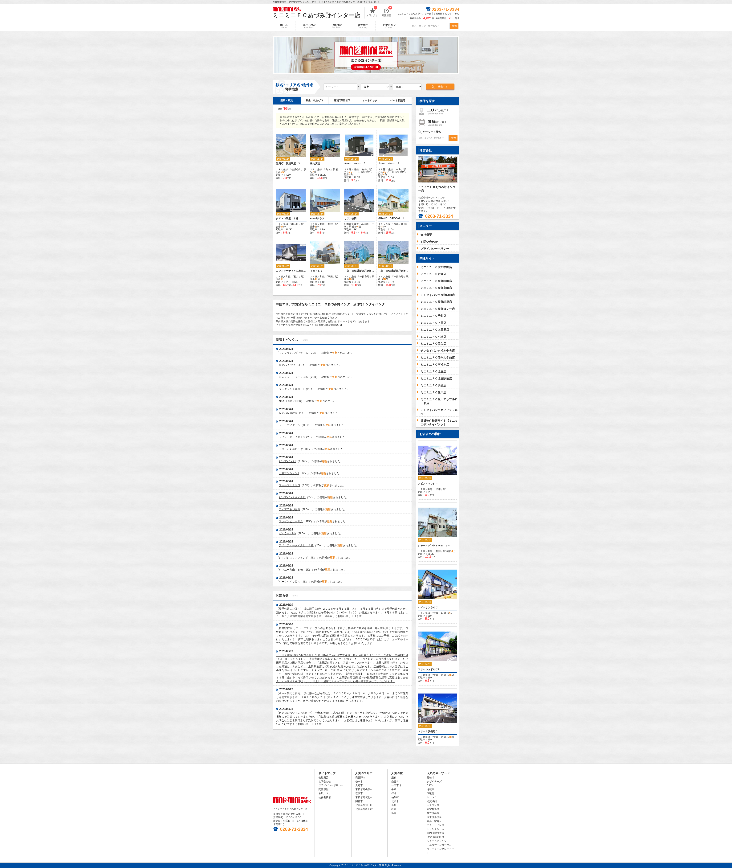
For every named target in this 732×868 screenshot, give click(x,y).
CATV (430, 785)
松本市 (359, 781)
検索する (443, 86)
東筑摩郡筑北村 (364, 797)
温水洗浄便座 (434, 817)
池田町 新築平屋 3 (288, 163)
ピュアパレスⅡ (287, 461)
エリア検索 (309, 26)
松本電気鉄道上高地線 (356, 224)
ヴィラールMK (287, 533)
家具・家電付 (434, 821)
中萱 (435, 674)
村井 (364, 169)
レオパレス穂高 (288, 413)
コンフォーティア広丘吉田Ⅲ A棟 (291, 270)
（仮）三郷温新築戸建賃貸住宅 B (393, 270)
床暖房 (430, 793)
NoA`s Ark (285, 401)
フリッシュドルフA (429, 669)
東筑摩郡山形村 (364, 789)
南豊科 (395, 781)
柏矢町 (395, 797)
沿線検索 (336, 26)
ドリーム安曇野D (289, 449)
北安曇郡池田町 (364, 805)
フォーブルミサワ (289, 485)
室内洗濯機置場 (435, 832)
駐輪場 (430, 777)
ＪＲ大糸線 (282, 169)
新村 (393, 805)
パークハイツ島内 (289, 581)
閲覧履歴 (386, 12)
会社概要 (323, 777)
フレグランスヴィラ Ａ (293, 352)
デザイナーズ (434, 781)
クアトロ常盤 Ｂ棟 (287, 218)
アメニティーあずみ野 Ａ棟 (296, 545)
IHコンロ (432, 797)
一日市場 (364, 276)
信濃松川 (296, 169)
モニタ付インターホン (439, 844)
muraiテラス (317, 218)
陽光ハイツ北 (287, 364)
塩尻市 (359, 793)
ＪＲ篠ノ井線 (351, 169)
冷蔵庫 (430, 789)
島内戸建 (315, 163)
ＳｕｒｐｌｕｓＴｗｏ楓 (293, 377)
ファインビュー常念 (291, 521)
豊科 (396, 224)
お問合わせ (389, 26)
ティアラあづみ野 (289, 509)
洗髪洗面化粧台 (435, 836)
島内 (327, 169)
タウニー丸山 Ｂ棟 (291, 569)
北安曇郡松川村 (364, 809)
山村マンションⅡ (289, 473)
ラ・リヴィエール (289, 425)
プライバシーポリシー (331, 785)
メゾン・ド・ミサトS (292, 437)
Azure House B (388, 163)
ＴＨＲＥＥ (316, 270)
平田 (330, 276)
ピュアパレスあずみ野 (292, 497)
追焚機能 (432, 801)
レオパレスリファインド (293, 557)
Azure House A (354, 163)
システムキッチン (437, 840)
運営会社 (363, 26)
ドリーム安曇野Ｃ (428, 731)
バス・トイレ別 (435, 824)
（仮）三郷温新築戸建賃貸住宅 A (359, 270)
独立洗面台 (433, 813)
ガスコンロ (433, 805)
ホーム (284, 26)
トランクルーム (435, 828)
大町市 (359, 785)
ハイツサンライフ (428, 607)
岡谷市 (359, 801)
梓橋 (393, 793)
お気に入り (372, 12)
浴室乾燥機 (433, 809)
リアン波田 (350, 218)
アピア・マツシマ (428, 483)
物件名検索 (325, 797)
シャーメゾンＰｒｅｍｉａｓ (434, 545)
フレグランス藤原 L (291, 389)
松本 (438, 489)
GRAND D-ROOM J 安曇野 (393, 218)
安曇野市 (360, 777)
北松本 (395, 801)
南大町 (295, 224)
